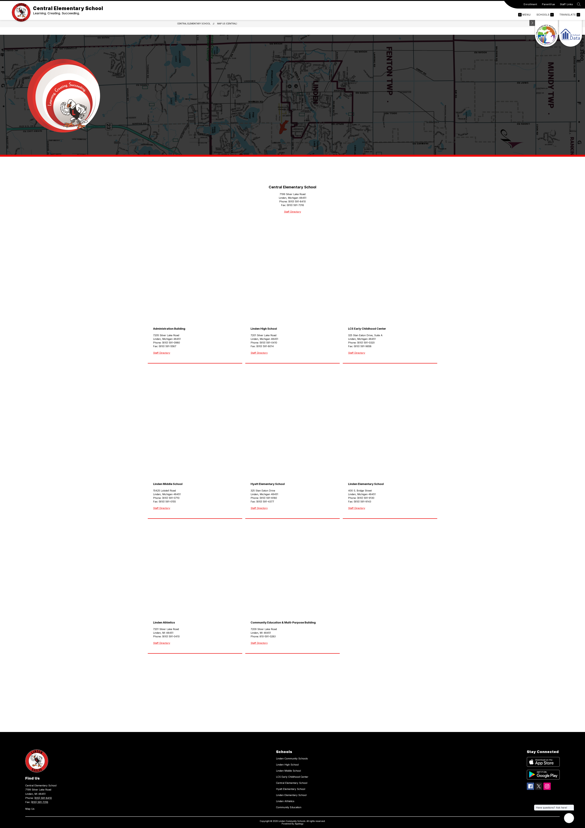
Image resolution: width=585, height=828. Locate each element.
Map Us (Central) (227, 23)
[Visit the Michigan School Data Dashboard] (570, 33)
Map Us (29, 808)
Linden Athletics (285, 801)
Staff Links (566, 4)
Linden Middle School (288, 770)
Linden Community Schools (292, 758)
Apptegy (299, 823)
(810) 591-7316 (39, 802)
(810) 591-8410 (43, 798)
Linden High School (287, 764)
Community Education (288, 807)
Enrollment (530, 4)
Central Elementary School (193, 23)
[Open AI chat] (569, 818)
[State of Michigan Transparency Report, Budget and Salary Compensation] (546, 33)
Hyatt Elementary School (290, 789)
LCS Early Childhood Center (292, 776)
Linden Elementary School (291, 795)
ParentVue (548, 4)
